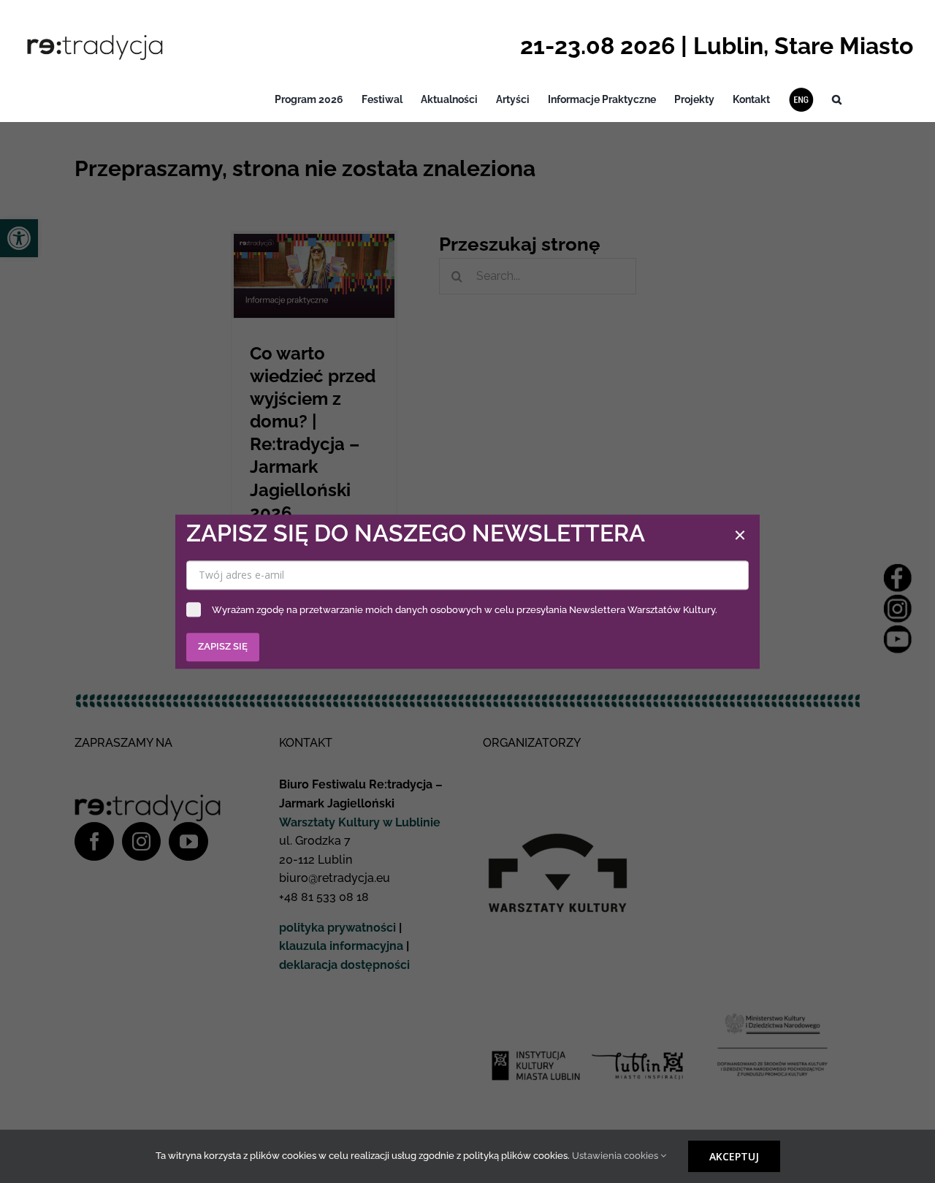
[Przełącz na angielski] (801, 99)
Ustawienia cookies (616, 1155)
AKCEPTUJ (734, 1156)
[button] (837, 99)
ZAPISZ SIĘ (223, 646)
